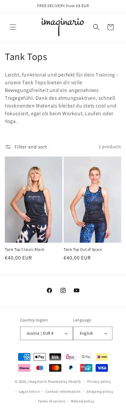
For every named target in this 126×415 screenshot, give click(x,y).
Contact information (63, 391)
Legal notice (29, 391)
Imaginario (37, 381)
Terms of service (51, 401)
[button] (13, 27)
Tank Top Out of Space (83, 249)
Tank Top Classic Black (24, 249)
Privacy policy (99, 381)
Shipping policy (100, 391)
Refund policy (82, 401)
